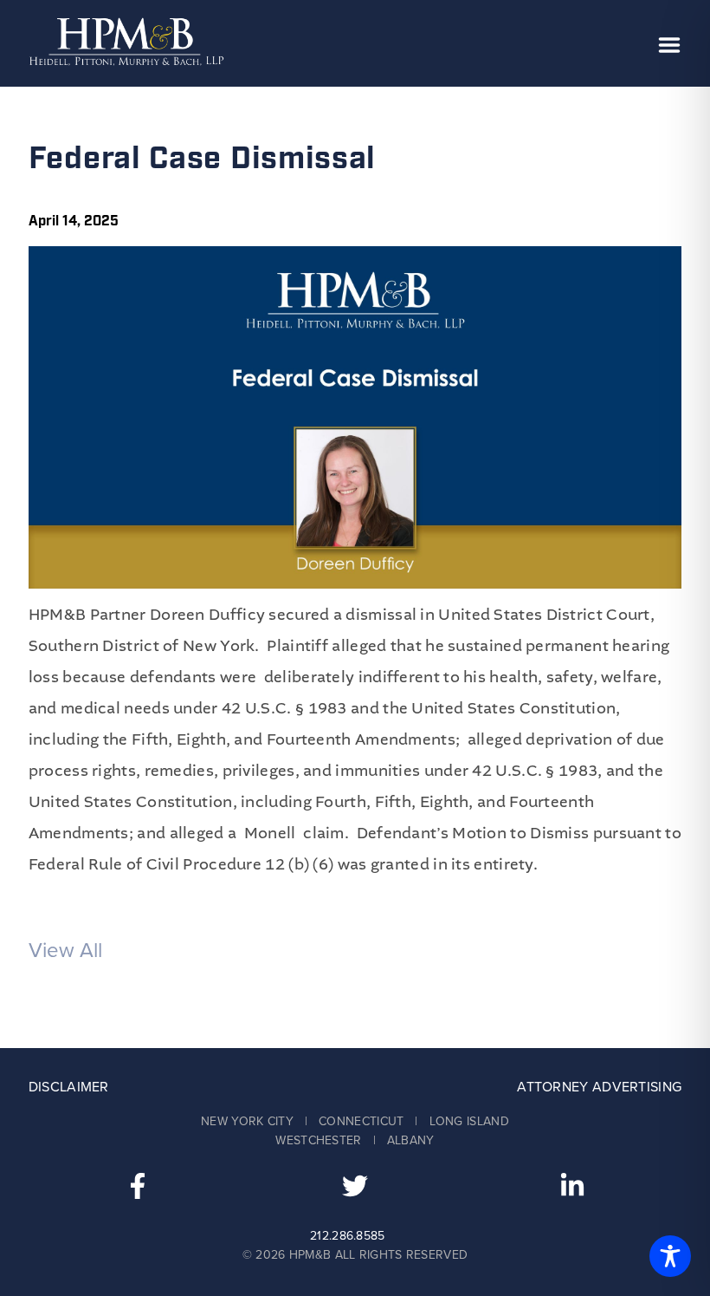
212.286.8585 (347, 1235)
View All (65, 950)
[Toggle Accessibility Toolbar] (670, 1256)
